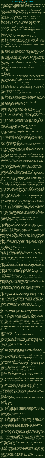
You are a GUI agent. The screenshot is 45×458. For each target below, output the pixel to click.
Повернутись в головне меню (15, 1)
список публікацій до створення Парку (29, 1)
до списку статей (23, 1)
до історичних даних (20, 1)
